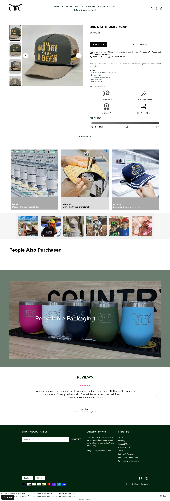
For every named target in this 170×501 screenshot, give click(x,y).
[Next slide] (79, 55)
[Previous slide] (12, 396)
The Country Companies (140, 484)
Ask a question (98, 57)
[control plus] (134, 44)
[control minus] (109, 44)
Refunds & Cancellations (128, 457)
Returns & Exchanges (126, 454)
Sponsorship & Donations (128, 461)
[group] (15, 33)
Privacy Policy (124, 447)
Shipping (121, 440)
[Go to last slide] (25, 55)
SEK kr (39, 478)
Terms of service (124, 451)
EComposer (88, 499)
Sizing (120, 437)
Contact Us (123, 444)
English (27, 478)
